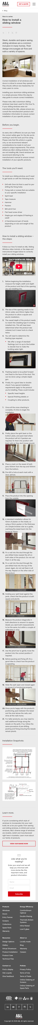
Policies (23, 965)
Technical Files (8, 959)
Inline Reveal (25, 925)
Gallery (5, 945)
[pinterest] (19, 1007)
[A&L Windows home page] (19, 1016)
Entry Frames (7, 917)
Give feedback (8, 976)
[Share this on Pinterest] (16, 32)
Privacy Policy (25, 969)
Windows (6, 910)
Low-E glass (24, 929)
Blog (5, 10)
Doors (4, 914)
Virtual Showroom (9, 948)
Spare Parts (6, 927)
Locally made (25, 941)
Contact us (6, 965)
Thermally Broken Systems (26, 921)
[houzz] (30, 1007)
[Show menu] (34, 4)
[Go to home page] (5, 4)
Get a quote (7, 973)
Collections (6, 924)
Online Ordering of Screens (27, 980)
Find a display (7, 969)
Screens (5, 921)
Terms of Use (25, 973)
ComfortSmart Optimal (25, 911)
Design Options (8, 941)
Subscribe (19, 894)
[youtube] (13, 1007)
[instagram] (24, 1007)
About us (23, 938)
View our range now (19, 843)
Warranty (5, 931)
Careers (23, 952)
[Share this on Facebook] (8, 32)
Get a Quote (23, 4)
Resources (6, 938)
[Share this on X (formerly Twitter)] (12, 32)
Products (5, 906)
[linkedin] (7, 1007)
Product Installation (10, 952)
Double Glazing (26, 916)
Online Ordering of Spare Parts (27, 986)
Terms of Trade (25, 976)
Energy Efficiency (26, 906)
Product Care (7, 955)
